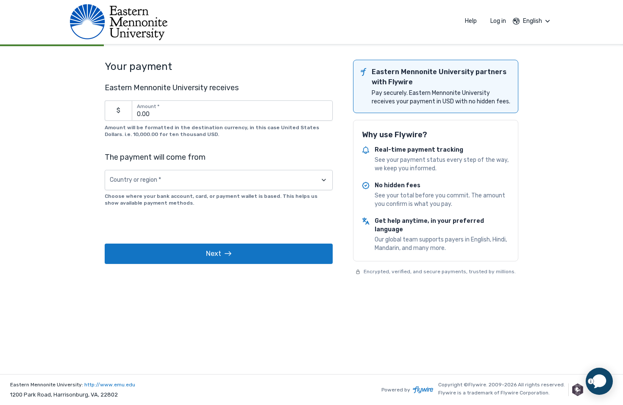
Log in (498, 21)
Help (471, 21)
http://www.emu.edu (109, 385)
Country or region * (135, 180)
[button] (219, 254)
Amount (148, 106)
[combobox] (219, 180)
